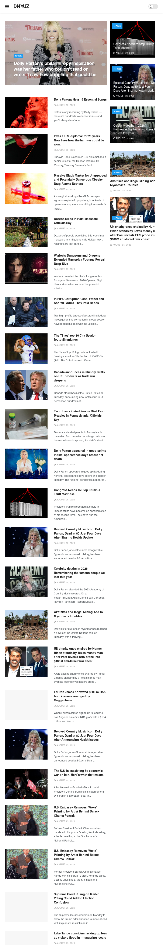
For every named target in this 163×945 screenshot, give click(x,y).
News (18, 56)
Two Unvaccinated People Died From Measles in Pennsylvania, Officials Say (79, 415)
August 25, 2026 (25, 82)
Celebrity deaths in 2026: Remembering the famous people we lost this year (79, 572)
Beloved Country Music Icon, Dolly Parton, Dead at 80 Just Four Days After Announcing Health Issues (78, 735)
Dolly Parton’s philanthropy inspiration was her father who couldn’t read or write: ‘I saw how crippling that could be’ (56, 69)
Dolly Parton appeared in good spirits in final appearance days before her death (80, 454)
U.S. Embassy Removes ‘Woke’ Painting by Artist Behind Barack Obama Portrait (76, 811)
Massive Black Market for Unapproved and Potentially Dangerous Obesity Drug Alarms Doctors (80, 179)
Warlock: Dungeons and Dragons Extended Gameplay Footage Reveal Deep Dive (79, 259)
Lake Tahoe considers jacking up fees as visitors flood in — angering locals (80, 935)
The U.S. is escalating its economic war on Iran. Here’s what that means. (79, 772)
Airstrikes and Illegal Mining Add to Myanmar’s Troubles (78, 614)
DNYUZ (21, 6)
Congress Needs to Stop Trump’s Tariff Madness (77, 492)
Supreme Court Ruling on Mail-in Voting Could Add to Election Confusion (76, 898)
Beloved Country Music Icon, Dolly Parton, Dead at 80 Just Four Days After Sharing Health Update (78, 533)
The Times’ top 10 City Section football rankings (75, 337)
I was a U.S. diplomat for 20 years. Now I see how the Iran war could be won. (79, 140)
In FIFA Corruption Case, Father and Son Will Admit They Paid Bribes (79, 301)
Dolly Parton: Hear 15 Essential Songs (80, 99)
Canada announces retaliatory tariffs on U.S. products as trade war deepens (79, 376)
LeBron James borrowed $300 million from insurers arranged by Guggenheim (79, 696)
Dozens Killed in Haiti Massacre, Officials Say (76, 221)
